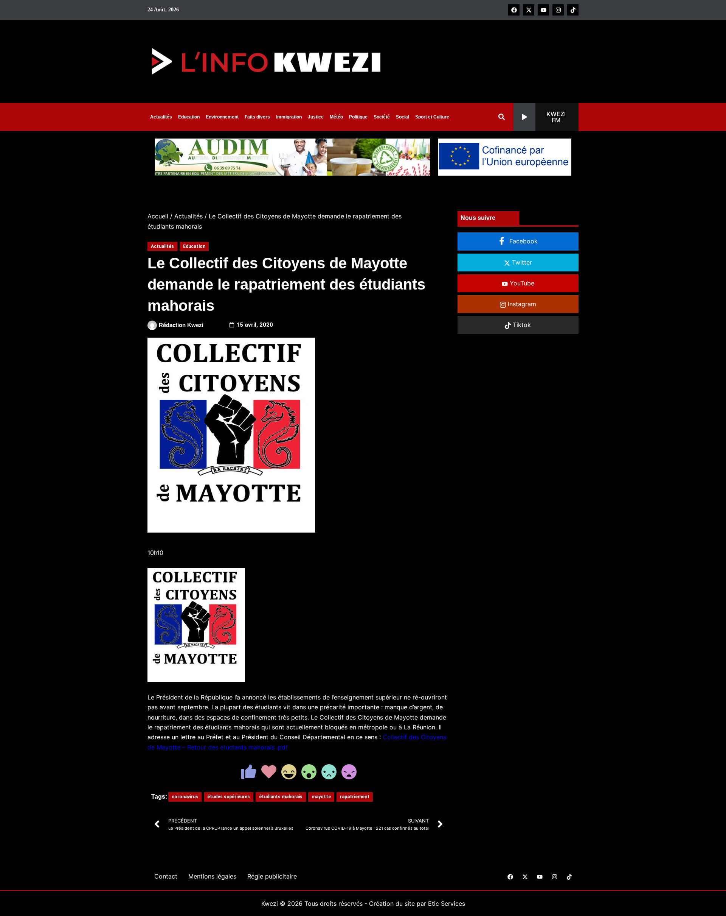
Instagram (521, 304)
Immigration (289, 117)
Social (402, 117)
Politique (358, 117)
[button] (546, 117)
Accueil (157, 216)
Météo (336, 117)
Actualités (161, 117)
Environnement (222, 117)
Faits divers (257, 117)
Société (382, 117)
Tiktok (521, 325)
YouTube (521, 283)
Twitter (521, 262)
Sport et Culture (432, 117)
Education (189, 117)
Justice (316, 117)
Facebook (522, 241)
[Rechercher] (503, 117)
